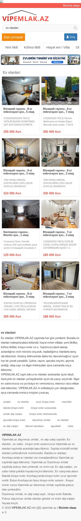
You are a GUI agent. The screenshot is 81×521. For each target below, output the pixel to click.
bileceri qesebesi (34, 426)
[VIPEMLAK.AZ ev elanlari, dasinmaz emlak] (25, 15)
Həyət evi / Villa (58, 47)
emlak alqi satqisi (12, 414)
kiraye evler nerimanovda (43, 414)
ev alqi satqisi (10, 426)
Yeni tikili (11, 47)
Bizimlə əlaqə (71, 5)
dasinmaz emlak (41, 420)
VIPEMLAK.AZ (11, 434)
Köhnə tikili (32, 47)
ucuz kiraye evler (45, 401)
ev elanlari (23, 401)
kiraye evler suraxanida (43, 407)
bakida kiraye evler (13, 407)
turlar (70, 426)
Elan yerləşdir (13, 37)
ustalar (7, 401)
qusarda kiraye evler (14, 420)
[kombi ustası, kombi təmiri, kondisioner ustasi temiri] (40, 1)
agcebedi (56, 426)
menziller (67, 401)
